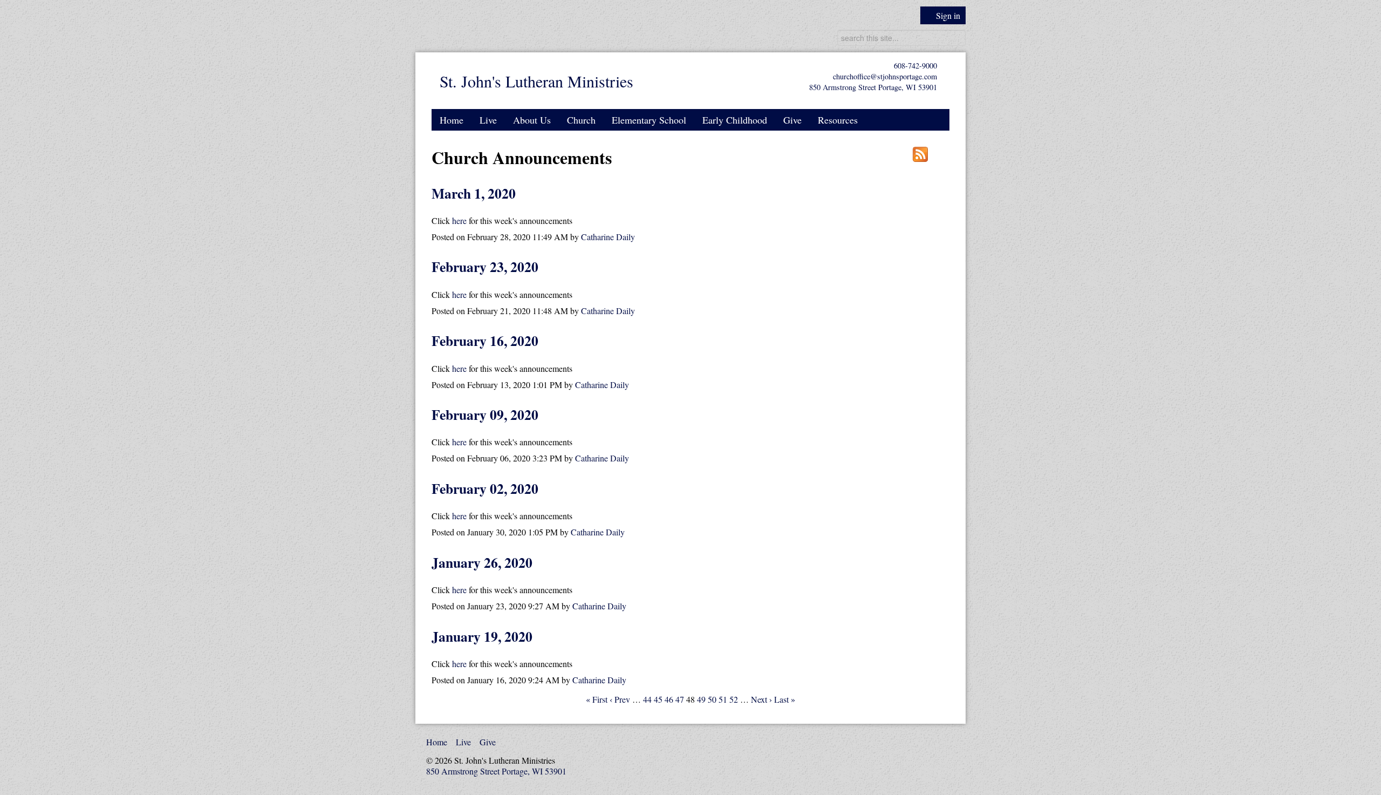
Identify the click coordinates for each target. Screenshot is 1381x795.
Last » (784, 699)
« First (596, 699)
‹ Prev (620, 699)
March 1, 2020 (474, 193)
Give (792, 119)
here (459, 220)
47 (679, 699)
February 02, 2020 (485, 488)
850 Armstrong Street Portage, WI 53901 (873, 87)
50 (712, 699)
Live (488, 119)
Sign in (948, 15)
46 (669, 699)
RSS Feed (920, 154)
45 (658, 699)
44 (647, 699)
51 (723, 699)
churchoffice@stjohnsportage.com (885, 76)
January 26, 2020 (482, 562)
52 (733, 699)
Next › (761, 699)
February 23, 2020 (485, 266)
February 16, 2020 (485, 340)
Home (451, 119)
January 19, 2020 (482, 636)
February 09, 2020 (485, 414)
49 (701, 699)
